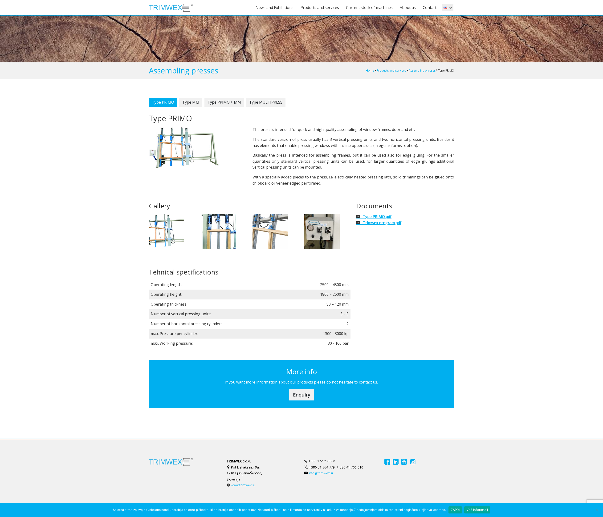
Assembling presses (422, 71)
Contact (429, 7)
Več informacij (477, 510)
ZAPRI (455, 510)
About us (408, 7)
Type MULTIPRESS (265, 102)
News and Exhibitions (274, 7)
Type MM (190, 102)
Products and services (320, 7)
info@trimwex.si (321, 473)
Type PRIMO (163, 102)
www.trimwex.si (243, 485)
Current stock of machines (369, 7)
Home (370, 71)
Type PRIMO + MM (224, 102)
